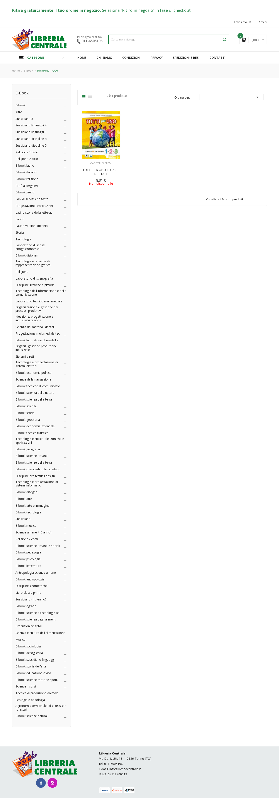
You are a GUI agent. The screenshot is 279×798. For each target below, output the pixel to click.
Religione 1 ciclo (26, 152)
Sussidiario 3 (24, 119)
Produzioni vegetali (28, 626)
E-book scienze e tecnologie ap (37, 613)
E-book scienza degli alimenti (35, 619)
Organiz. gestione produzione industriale (36, 348)
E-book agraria (25, 606)
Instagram (52, 783)
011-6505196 (113, 764)
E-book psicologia (28, 559)
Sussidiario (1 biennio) (30, 599)
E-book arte (23, 499)
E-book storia (24, 413)
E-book (20, 105)
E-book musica (25, 526)
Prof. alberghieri (26, 186)
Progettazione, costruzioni (34, 206)
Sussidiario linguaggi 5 (30, 132)
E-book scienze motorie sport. (36, 680)
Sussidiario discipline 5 (31, 146)
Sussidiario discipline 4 (31, 139)
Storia (19, 233)
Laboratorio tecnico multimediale (38, 301)
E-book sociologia (28, 646)
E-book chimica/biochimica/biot (37, 469)
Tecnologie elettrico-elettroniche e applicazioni (39, 440)
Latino (19, 219)
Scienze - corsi (25, 686)
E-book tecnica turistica (31, 433)
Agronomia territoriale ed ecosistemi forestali (41, 707)
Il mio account (242, 22)
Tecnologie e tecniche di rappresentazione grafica (33, 263)
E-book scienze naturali (31, 716)
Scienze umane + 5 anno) (33, 532)
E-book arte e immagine (32, 506)
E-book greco (24, 192)
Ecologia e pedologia (30, 700)
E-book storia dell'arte (30, 666)
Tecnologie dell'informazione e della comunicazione (40, 293)
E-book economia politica (33, 373)
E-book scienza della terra (33, 399)
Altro (18, 112)
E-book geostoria (27, 420)
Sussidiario (23, 519)
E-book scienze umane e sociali (37, 546)
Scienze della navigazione (33, 379)
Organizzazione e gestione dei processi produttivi (36, 309)
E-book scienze (26, 406)
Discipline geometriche (31, 586)
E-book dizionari (26, 255)
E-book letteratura (28, 566)
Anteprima (89, 160)
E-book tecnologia (28, 512)
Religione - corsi (26, 539)
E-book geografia (27, 449)
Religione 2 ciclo (26, 159)
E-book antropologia (29, 579)
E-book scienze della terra (33, 462)
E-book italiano (26, 172)
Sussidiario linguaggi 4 (30, 125)
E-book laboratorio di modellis (36, 340)
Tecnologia (23, 239)
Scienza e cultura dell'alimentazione (40, 633)
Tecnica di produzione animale (36, 693)
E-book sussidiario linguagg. (34, 660)
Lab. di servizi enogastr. (31, 199)
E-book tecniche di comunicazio (37, 386)
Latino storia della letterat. (34, 213)
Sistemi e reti (24, 357)
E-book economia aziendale (35, 426)
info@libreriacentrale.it (125, 769)
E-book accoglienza (29, 653)
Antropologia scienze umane (35, 573)
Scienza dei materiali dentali (34, 327)
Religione (21, 272)
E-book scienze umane (31, 456)
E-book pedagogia (28, 552)
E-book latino (24, 166)
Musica (20, 640)
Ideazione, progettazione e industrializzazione (34, 318)
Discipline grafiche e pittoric (34, 285)
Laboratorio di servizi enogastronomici (30, 247)
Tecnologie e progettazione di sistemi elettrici (36, 364)
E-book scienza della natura (34, 393)
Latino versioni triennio (31, 226)
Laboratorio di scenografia (34, 278)
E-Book (22, 93)
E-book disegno (26, 492)
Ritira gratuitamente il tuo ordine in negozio (56, 10)
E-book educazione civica (33, 673)
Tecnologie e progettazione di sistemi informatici (36, 484)
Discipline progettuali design (35, 476)
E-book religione (26, 179)
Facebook (41, 783)
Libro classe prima (28, 593)
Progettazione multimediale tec (37, 333)
